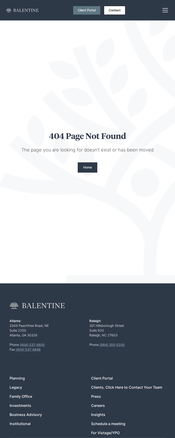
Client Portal (87, 10)
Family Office (21, 396)
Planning (17, 378)
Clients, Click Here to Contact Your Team (126, 387)
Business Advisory (26, 415)
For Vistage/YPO (105, 433)
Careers (98, 405)
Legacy (16, 387)
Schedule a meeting (108, 424)
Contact (115, 10)
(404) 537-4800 (32, 345)
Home (87, 167)
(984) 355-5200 (112, 345)
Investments (20, 405)
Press (96, 396)
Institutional (20, 424)
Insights (98, 415)
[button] (164, 10)
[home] (22, 10)
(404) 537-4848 (28, 349)
